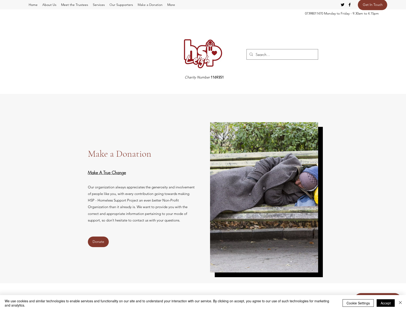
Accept (386, 303)
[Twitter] (342, 4)
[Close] (400, 303)
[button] (171, 4)
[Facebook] (349, 4)
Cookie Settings (358, 303)
